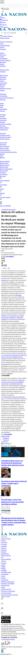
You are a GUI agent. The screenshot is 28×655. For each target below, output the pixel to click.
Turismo (2, 116)
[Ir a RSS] (2, 613)
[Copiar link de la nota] (2, 263)
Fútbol (2, 103)
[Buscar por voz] (25, 32)
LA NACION (4, 209)
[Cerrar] (26, 30)
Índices (2, 64)
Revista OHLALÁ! (5, 161)
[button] (14, 117)
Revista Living (4, 167)
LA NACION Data (5, 45)
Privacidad (11, 639)
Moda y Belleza (4, 128)
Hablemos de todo (5, 88)
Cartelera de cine (5, 135)
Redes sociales (5, 436)
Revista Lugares (4, 165)
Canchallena (3, 109)
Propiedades (3, 58)
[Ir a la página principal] (14, 15)
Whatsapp (18, 295)
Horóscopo (3, 120)
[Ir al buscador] (2, 11)
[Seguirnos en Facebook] (2, 599)
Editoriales (3, 94)
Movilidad (3, 62)
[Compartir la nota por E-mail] (6, 265)
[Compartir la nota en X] (4, 265)
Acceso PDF (3, 143)
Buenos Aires (4, 75)
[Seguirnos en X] (2, 604)
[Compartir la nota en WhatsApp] (4, 261)
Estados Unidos (4, 70)
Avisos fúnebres (4, 146)
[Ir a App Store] (6, 622)
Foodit (4, 22)
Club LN (4, 25)
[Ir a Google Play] (6, 619)
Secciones (5, 20)
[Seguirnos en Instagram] (2, 609)
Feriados (2, 122)
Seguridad (3, 77)
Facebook (4, 280)
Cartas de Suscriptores (6, 98)
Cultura (2, 81)
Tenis (1, 107)
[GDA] (5, 645)
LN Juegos (3, 115)
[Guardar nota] (2, 258)
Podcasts (2, 126)
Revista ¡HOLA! (4, 163)
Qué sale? (3, 133)
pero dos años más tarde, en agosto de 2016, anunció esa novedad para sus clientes (14, 357)
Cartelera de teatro (5, 137)
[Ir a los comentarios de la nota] (4, 258)
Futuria (2, 53)
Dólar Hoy (3, 55)
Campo (2, 57)
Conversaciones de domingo (8, 152)
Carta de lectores (5, 150)
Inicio (3, 18)
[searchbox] (13, 33)
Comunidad (3, 83)
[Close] (2, 527)
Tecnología (3, 118)
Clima (1, 43)
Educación (3, 79)
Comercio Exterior (5, 60)
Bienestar (3, 85)
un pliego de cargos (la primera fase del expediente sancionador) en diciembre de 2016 (13, 382)
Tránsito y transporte (6, 42)
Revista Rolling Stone (6, 169)
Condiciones (4, 639)
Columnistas (3, 96)
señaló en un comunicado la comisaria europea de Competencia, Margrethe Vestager (12, 317)
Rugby (2, 105)
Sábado (2, 154)
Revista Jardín (4, 171)
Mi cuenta (5, 27)
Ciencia (2, 86)
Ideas (1, 156)
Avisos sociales (4, 148)
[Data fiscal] (2, 652)
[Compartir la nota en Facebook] (2, 265)
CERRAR (2, 1)
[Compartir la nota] (2, 261)
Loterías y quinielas (5, 124)
